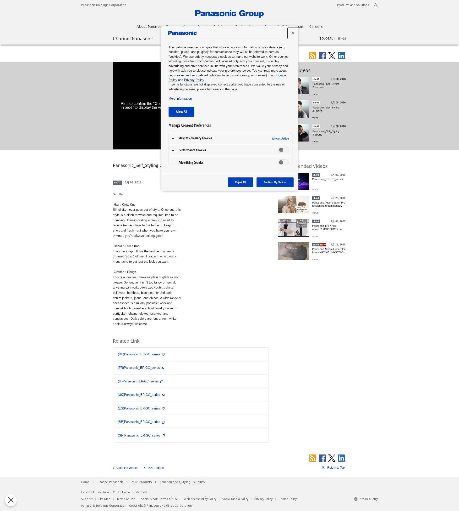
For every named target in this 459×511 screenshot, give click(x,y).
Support (87, 499)
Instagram (140, 492)
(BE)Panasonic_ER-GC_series (139, 422)
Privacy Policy (263, 499)
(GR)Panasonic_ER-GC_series (139, 435)
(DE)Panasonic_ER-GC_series (139, 354)
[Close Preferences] (11, 500)
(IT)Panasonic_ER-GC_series (138, 381)
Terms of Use (125, 499)
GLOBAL (327, 38)
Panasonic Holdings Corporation (103, 5)
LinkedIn (124, 492)
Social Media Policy (235, 499)
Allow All (181, 111)
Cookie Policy (288, 499)
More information (180, 98)
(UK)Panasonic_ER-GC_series (139, 395)
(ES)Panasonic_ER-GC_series (139, 408)
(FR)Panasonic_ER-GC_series (139, 367)
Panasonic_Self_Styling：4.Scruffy (182, 482)
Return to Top (336, 467)
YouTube (103, 492)
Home (85, 482)
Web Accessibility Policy (200, 499)
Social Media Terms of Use (159, 499)
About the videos (126, 468)
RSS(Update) (155, 468)
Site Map (104, 499)
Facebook (88, 492)
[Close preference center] (293, 33)
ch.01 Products (141, 482)
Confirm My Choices (275, 182)
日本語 (342, 38)
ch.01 (117, 182)
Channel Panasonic (133, 38)
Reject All (240, 182)
